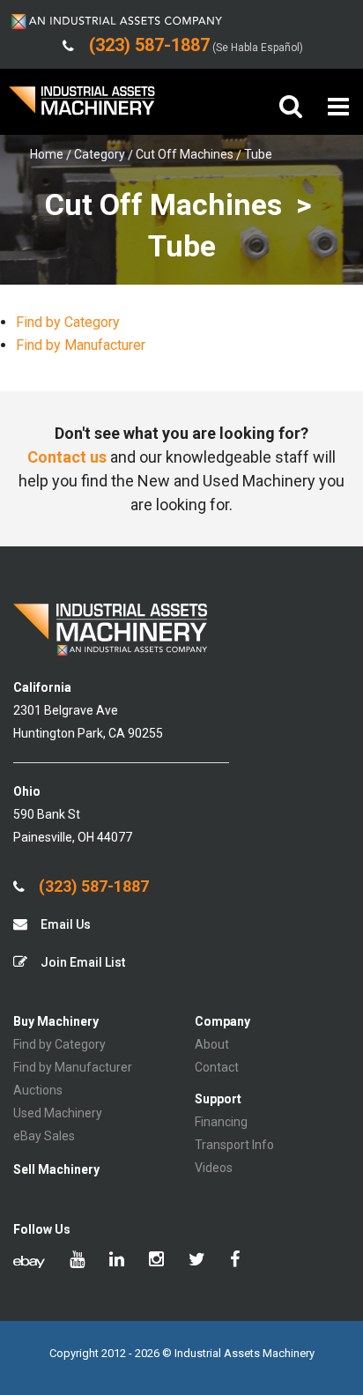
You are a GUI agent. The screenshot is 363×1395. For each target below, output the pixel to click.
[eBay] (29, 1261)
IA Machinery (82, 107)
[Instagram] (156, 1261)
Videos (214, 1168)
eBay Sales (44, 1136)
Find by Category (68, 322)
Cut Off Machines (184, 154)
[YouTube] (77, 1261)
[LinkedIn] (116, 1261)
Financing (221, 1122)
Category (99, 154)
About (212, 1044)
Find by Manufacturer (80, 345)
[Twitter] (197, 1261)
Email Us (64, 924)
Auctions (38, 1090)
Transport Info (234, 1145)
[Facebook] (235, 1261)
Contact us (67, 457)
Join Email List (81, 962)
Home (46, 154)
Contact (217, 1067)
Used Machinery (57, 1113)
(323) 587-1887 (92, 886)
